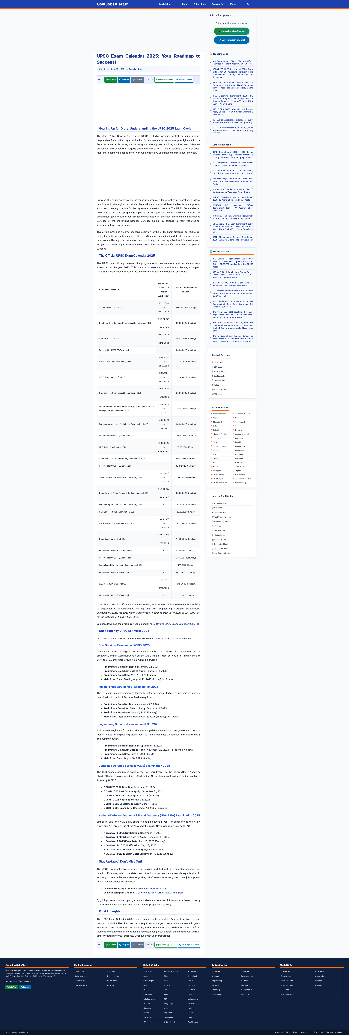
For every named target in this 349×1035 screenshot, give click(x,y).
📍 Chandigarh (216, 422)
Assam (146, 976)
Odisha (167, 1008)
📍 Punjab (215, 462)
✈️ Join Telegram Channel (232, 40)
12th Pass (245, 971)
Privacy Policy (292, 1032)
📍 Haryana (237, 430)
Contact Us (306, 1032)
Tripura (190, 1017)
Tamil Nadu (148, 1017)
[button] (248, 4)
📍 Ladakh (237, 442)
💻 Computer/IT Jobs (220, 544)
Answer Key (218, 4)
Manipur (146, 1003)
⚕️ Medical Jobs (218, 535)
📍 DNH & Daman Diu (219, 483)
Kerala (166, 994)
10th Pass (216, 971)
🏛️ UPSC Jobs (217, 362)
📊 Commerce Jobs (219, 548)
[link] (137, 80)
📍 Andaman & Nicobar (242, 479)
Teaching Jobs (81, 985)
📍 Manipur (215, 450)
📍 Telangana (216, 471)
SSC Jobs (111, 971)
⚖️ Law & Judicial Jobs (220, 553)
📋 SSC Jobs (216, 367)
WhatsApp (112, 79)
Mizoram (191, 1003)
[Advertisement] (148, 30)
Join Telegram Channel (190, 945)
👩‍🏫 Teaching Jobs (218, 539)
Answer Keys (320, 976)
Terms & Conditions (335, 1032)
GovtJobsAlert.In (113, 4)
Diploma (215, 985)
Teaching (216, 990)
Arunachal (192, 971)
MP (165, 999)
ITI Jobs (244, 981)
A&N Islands (148, 971)
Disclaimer (318, 1032)
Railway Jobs (80, 976)
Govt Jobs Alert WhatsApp (152, 888)
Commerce (216, 994)
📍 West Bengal (217, 479)
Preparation (320, 985)
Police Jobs (112, 981)
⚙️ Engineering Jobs (220, 521)
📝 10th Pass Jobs (219, 503)
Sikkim (190, 1013)
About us (279, 1032)
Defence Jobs (80, 981)
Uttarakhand (169, 1022)
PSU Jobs (111, 985)
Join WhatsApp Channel (167, 945)
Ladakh (191, 994)
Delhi (166, 981)
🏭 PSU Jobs (216, 394)
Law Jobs (245, 994)
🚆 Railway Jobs (218, 371)
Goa (145, 985)
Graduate (216, 976)
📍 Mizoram (215, 454)
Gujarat (167, 985)
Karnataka (147, 994)
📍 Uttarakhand (239, 475)
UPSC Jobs (79, 971)
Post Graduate (247, 976)
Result (184, 4)
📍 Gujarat (215, 430)
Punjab (146, 1013)
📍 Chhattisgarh (239, 422)
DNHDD (191, 981)
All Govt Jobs (286, 971)
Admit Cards (286, 976)
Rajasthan (168, 1013)
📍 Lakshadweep (239, 483)
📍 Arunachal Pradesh (241, 414)
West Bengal (193, 1022)
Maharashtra (193, 999)
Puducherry (192, 1008)
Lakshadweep (149, 999)
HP (144, 990)
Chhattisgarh (148, 981)
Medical (244, 985)
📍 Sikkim (214, 466)
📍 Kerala (214, 442)
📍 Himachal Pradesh (219, 434)
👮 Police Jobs (217, 385)
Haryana (191, 985)
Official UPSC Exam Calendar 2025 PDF (178, 624)
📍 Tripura (237, 471)
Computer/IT (246, 990)
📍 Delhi (214, 426)
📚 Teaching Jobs (218, 389)
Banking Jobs (113, 976)
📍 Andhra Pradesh (218, 414)
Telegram (125, 79)
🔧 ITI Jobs (216, 526)
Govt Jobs (164, 4)
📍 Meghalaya (238, 450)
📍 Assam (214, 418)
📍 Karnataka (238, 438)
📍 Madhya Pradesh (218, 446)
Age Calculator (287, 994)
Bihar (166, 976)
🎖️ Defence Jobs (218, 380)
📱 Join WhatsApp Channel (231, 31)
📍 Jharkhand (216, 438)
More (233, 4)
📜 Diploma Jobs (218, 530)
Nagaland (147, 1008)
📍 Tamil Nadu (238, 466)
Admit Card (200, 4)
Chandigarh (192, 976)
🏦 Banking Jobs (218, 376)
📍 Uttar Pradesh (217, 475)
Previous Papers (287, 985)
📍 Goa (235, 426)
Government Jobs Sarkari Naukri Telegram (159, 892)
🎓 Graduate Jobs (218, 512)
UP (144, 1022)
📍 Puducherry (239, 458)
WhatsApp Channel (165, 79)
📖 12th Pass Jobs (219, 508)
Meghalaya (168, 1003)
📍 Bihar (236, 418)
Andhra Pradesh (171, 971)
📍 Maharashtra (239, 446)
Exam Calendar (287, 981)
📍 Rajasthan (238, 462)
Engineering (217, 981)
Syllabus (318, 981)
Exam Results (321, 971)
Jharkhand (192, 990)
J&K (165, 990)
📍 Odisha (215, 458)
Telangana (168, 1017)
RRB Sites (285, 990)
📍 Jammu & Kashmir (241, 434)
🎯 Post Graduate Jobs (221, 517)
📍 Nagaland (238, 454)
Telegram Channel (185, 79)
